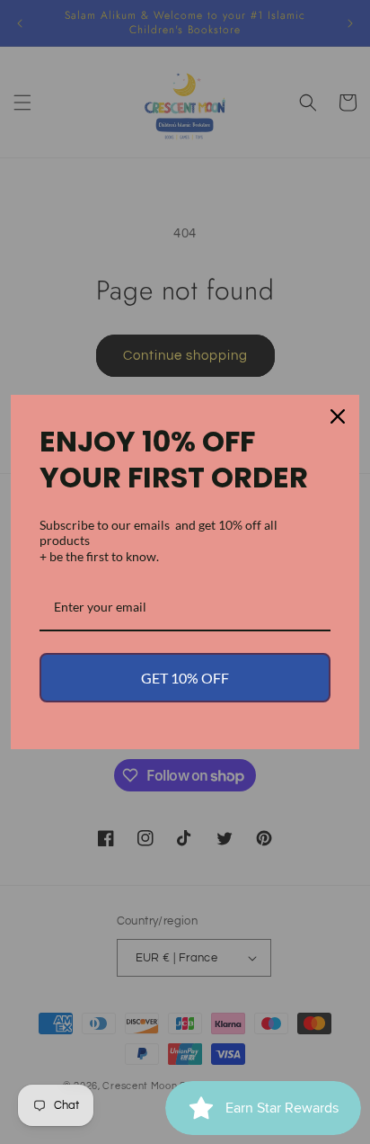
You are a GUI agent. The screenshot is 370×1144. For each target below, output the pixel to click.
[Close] (337, 416)
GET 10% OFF (185, 677)
